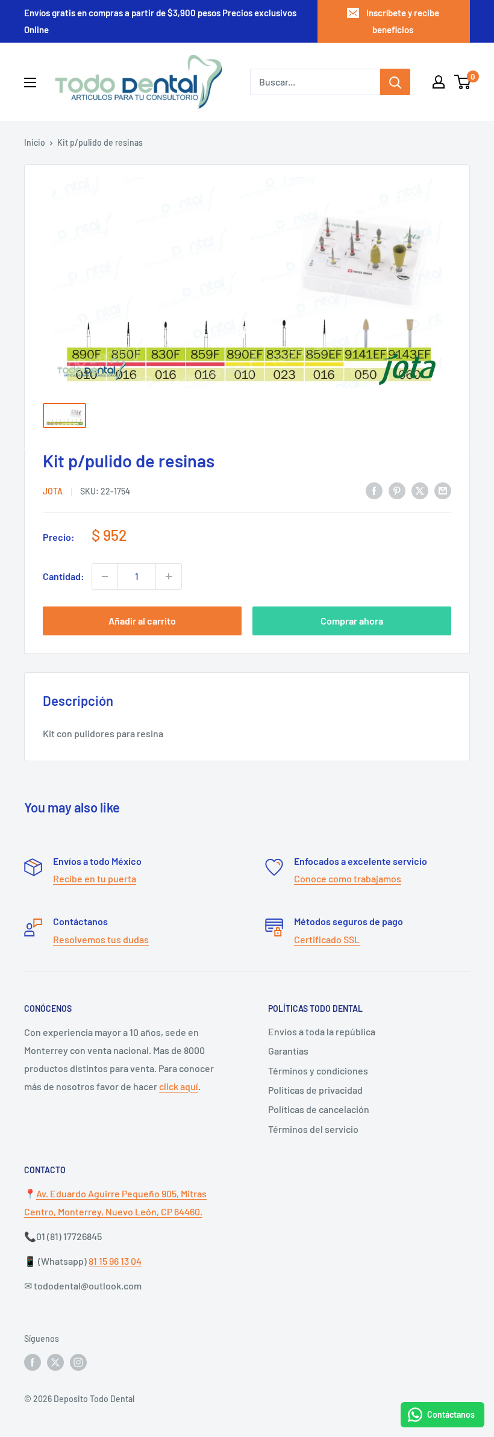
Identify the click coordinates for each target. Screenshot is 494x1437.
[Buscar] (395, 82)
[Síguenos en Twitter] (55, 1361)
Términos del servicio (313, 1129)
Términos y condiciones (318, 1070)
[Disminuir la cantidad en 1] (104, 576)
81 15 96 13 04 (115, 1261)
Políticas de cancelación (318, 1109)
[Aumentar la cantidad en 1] (168, 576)
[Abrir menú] (30, 82)
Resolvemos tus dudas (101, 939)
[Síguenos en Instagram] (78, 1361)
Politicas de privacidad (315, 1090)
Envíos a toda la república (321, 1031)
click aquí (178, 1086)
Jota (53, 491)
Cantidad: (63, 576)
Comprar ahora (351, 620)
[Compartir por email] (442, 490)
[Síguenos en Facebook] (32, 1361)
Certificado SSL (327, 939)
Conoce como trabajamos (347, 878)
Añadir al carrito (142, 620)
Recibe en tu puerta (94, 878)
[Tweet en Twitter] (419, 490)
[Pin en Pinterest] (397, 490)
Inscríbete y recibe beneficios (402, 21)
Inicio (34, 142)
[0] (463, 82)
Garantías (288, 1050)
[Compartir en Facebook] (374, 490)
